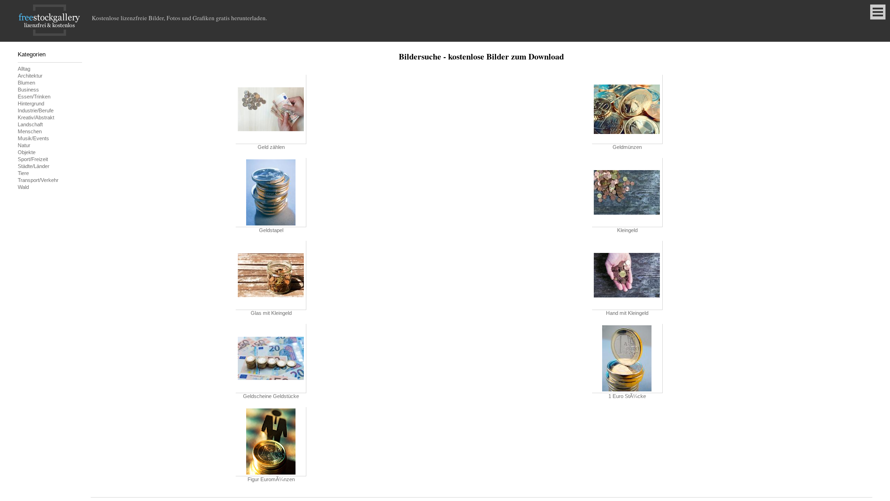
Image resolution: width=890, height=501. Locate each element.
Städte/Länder (33, 166)
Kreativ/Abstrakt (36, 117)
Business (28, 90)
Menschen (30, 131)
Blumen (26, 83)
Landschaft (30, 124)
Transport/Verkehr (38, 180)
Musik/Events (33, 138)
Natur (24, 145)
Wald (23, 187)
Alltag (24, 69)
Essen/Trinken (34, 97)
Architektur (30, 76)
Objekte (26, 152)
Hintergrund (31, 103)
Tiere (23, 173)
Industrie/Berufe (36, 110)
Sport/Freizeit (33, 159)
